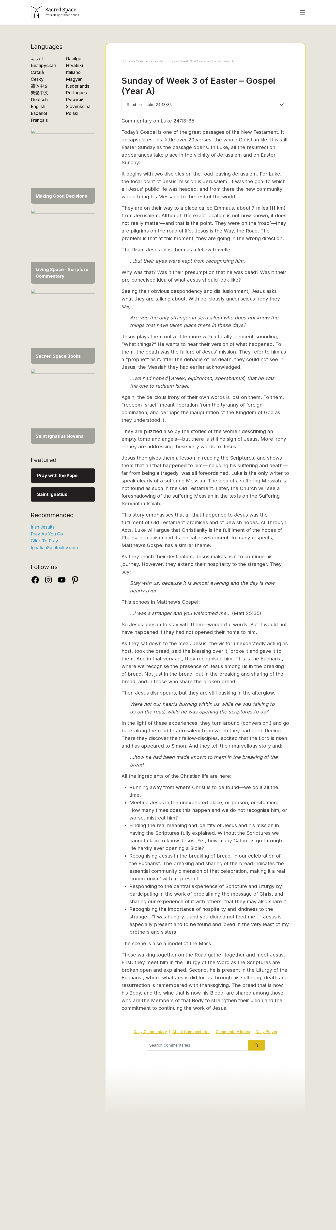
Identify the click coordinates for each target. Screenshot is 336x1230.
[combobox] (197, 1045)
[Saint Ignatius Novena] (63, 403)
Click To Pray (44, 540)
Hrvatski (74, 65)
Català (37, 72)
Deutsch (39, 99)
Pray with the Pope (57, 475)
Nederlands (77, 86)
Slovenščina (78, 106)
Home (126, 61)
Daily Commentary (150, 1031)
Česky (37, 79)
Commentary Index (233, 1031)
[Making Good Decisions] (63, 163)
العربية (37, 58)
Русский (74, 99)
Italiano (73, 72)
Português (76, 92)
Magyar (74, 79)
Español (39, 113)
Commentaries (147, 61)
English (38, 106)
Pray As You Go (47, 533)
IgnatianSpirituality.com (54, 547)
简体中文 (39, 86)
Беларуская (43, 65)
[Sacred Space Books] (63, 323)
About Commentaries (191, 1031)
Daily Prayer (266, 1031)
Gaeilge (73, 58)
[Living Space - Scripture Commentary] (63, 243)
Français (39, 120)
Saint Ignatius (52, 494)
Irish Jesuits (43, 527)
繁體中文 (39, 92)
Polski (72, 113)
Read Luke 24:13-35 (149, 104)
